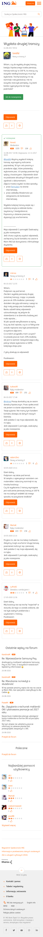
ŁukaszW (14, 386)
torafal (16, 53)
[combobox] (21, 14)
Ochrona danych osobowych (14, 909)
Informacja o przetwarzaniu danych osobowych (21, 851)
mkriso (13, 273)
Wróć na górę (21, 875)
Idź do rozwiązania (13, 97)
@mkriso (7, 401)
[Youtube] (21, 930)
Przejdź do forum (9, 737)
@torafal (7, 159)
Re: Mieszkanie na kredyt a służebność (16, 682)
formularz (15, 187)
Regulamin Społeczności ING (13, 848)
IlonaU (13, 142)
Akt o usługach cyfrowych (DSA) (15, 855)
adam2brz (14, 457)
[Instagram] (29, 930)
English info (31, 903)
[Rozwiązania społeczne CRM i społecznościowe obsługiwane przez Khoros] (7, 861)
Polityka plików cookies (12, 913)
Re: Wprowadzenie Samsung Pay (19, 658)
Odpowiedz (10, 117)
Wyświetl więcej (9, 825)
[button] (6, 125)
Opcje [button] (19, 125)
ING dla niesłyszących (15, 903)
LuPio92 (13, 587)
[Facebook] (6, 930)
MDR (12, 906)
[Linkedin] (37, 930)
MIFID (5, 906)
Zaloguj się (30, 3)
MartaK (13, 525)
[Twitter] (14, 930)
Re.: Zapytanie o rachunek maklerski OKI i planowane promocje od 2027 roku (21, 709)
